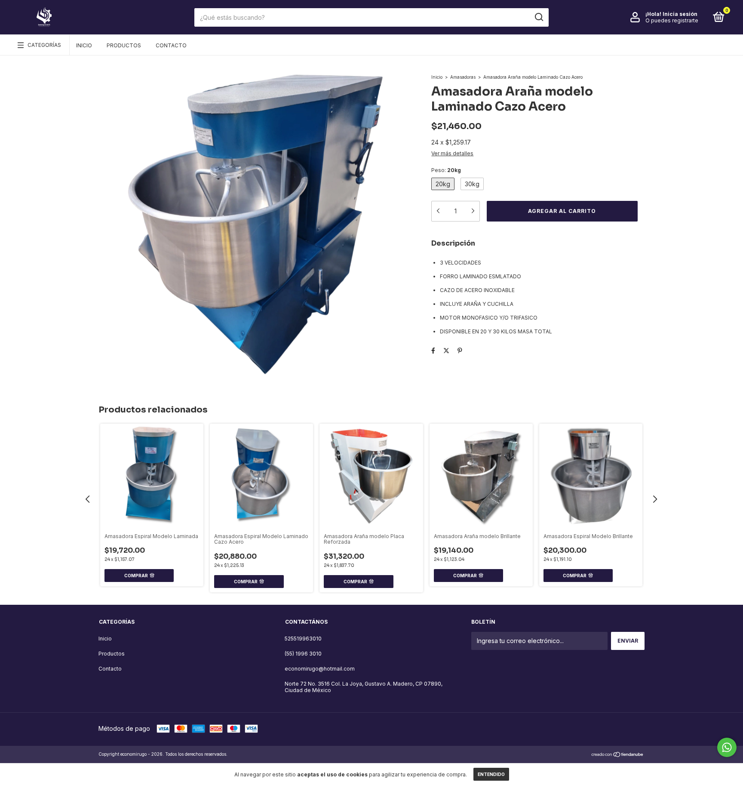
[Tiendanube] (618, 755)
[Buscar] (538, 17)
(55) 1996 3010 (303, 653)
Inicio (84, 45)
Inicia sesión (680, 14)
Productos (124, 45)
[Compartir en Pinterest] (459, 350)
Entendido (491, 774)
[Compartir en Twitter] (446, 350)
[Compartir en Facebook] (433, 350)
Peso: (446, 170)
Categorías (44, 45)
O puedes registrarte (671, 20)
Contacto (171, 45)
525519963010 (303, 638)
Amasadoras (463, 77)
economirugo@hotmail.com (320, 668)
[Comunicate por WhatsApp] (727, 747)
